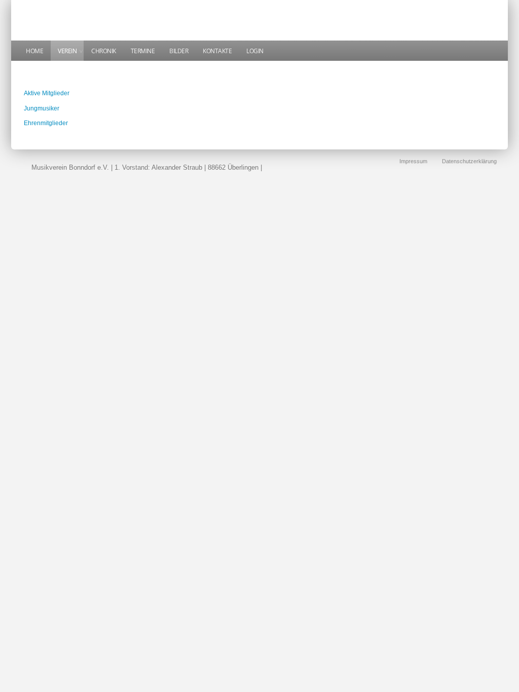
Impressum (413, 161)
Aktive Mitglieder (46, 93)
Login (255, 51)
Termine (143, 51)
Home (34, 51)
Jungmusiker (41, 108)
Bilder (178, 51)
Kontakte (217, 51)
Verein (67, 51)
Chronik (103, 51)
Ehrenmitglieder (46, 123)
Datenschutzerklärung (469, 161)
